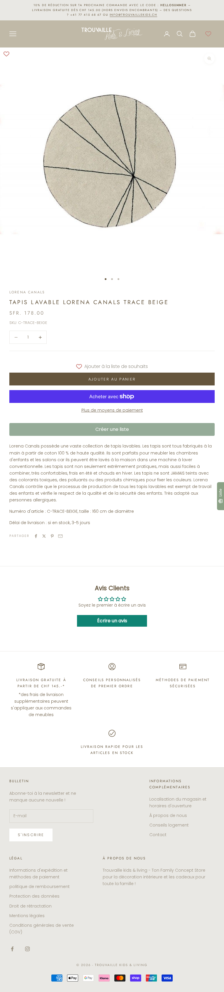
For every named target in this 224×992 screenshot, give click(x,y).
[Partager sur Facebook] (36, 536)
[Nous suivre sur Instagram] (27, 949)
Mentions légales (27, 916)
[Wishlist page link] (208, 34)
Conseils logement (169, 825)
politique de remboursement (39, 886)
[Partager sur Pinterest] (52, 536)
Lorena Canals (27, 292)
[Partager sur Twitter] (44, 536)
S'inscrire (31, 835)
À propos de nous (168, 815)
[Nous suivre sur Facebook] (12, 949)
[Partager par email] (60, 536)
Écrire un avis (112, 620)
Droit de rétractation (30, 906)
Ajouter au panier (112, 379)
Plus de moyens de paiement (112, 410)
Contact (158, 835)
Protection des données (34, 896)
